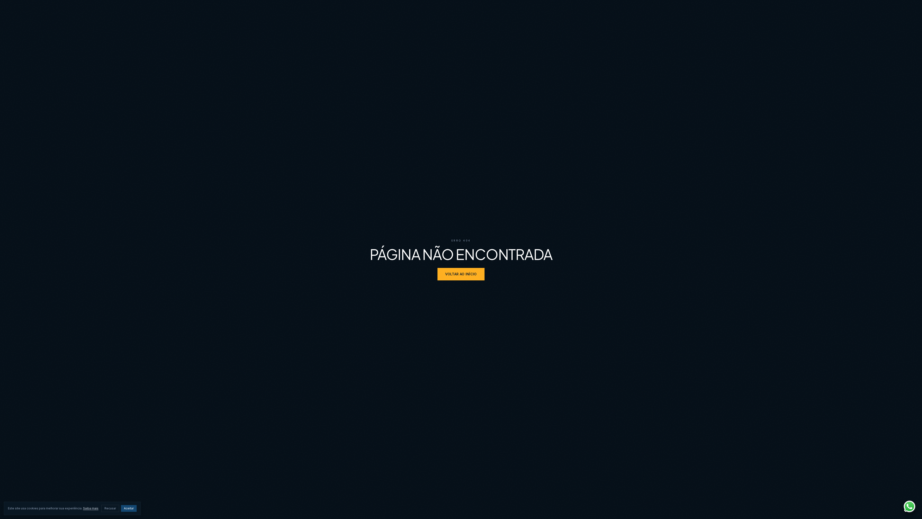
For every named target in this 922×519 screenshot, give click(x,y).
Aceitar (129, 508)
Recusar (110, 508)
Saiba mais (90, 508)
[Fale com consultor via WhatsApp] (909, 506)
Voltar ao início (461, 274)
